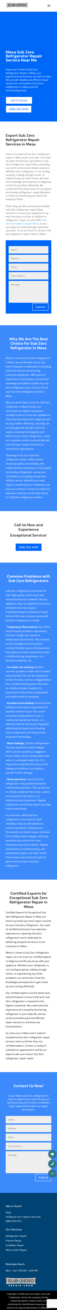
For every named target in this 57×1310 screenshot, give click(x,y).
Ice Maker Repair (15, 1245)
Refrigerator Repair (16, 1236)
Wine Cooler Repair (16, 1250)
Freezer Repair (14, 1240)
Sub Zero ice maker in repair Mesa (26, 221)
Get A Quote (19, 100)
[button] (52, 1173)
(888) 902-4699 (18, 109)
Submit (40, 307)
